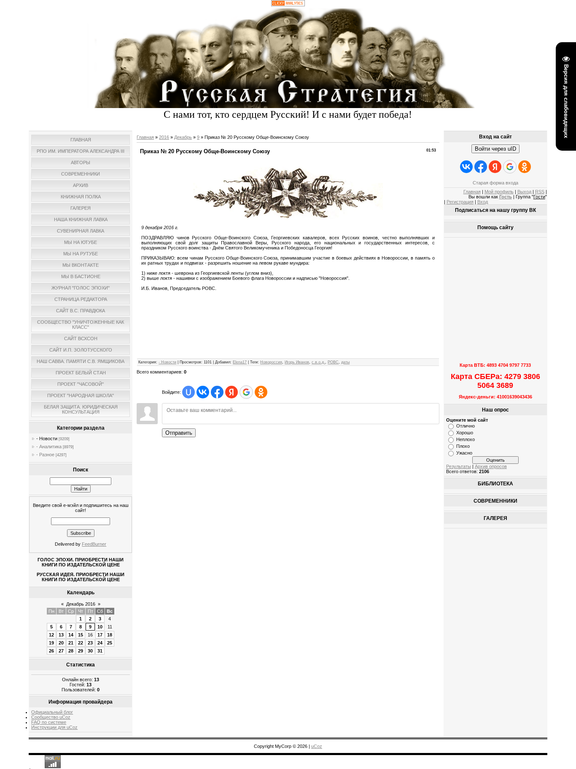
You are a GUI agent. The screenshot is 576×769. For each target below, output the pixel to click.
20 (61, 642)
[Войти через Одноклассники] (261, 392)
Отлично (465, 425)
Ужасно (464, 452)
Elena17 (240, 362)
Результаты (458, 466)
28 (70, 650)
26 (51, 650)
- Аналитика (49, 446)
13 (61, 634)
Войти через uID (495, 149)
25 (109, 642)
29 (80, 650)
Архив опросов (491, 466)
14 (70, 634)
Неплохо (465, 439)
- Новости (46, 438)
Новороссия (271, 362)
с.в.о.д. (318, 362)
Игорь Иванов (297, 362)
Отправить (178, 433)
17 (99, 634)
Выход (524, 191)
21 (70, 642)
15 (80, 634)
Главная (145, 137)
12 (51, 634)
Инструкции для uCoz (54, 727)
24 (99, 642)
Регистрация (460, 201)
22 (80, 642)
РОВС (333, 362)
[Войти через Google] (246, 392)
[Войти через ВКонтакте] (202, 392)
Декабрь (183, 137)
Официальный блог (52, 712)
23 (90, 642)
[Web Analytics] (288, 4)
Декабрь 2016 (80, 604)
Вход (482, 201)
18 (109, 634)
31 (99, 650)
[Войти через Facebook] (217, 392)
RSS (539, 191)
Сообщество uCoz (50, 717)
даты (345, 362)
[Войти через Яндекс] (231, 392)
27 (61, 650)
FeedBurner (94, 544)
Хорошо (464, 432)
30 (90, 650)
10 (99, 626)
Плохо (463, 446)
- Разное (45, 454)
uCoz (316, 746)
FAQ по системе (48, 722)
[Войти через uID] (188, 392)
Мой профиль (499, 191)
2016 (164, 137)
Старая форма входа (495, 182)
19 (51, 642)
